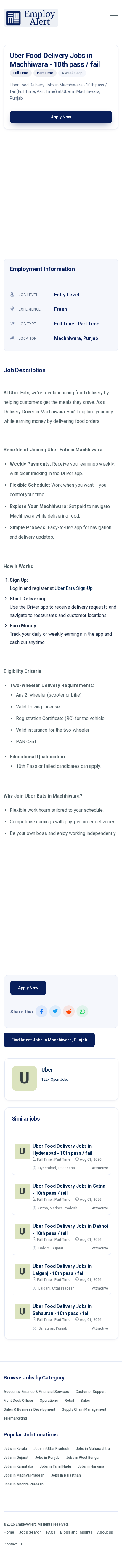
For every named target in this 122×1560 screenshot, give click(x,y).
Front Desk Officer (18, 1400)
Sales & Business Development (29, 1409)
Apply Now (61, 117)
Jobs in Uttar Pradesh (51, 1449)
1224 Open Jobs (54, 1080)
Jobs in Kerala (15, 1449)
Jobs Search (30, 1532)
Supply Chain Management (84, 1409)
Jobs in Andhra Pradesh (24, 1484)
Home (9, 1532)
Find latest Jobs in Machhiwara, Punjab (49, 1039)
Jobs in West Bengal (82, 1457)
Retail (69, 1400)
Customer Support (91, 1392)
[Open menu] (114, 18)
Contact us (13, 1544)
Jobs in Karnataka (18, 1466)
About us (105, 1532)
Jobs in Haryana (91, 1466)
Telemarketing (15, 1418)
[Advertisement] (61, 195)
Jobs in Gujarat (16, 1457)
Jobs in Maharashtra (93, 1449)
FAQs (50, 1532)
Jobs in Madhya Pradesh (24, 1475)
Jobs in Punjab (47, 1457)
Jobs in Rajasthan (66, 1475)
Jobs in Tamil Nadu (55, 1466)
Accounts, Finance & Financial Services (36, 1392)
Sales (85, 1400)
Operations (49, 1400)
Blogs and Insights (76, 1532)
